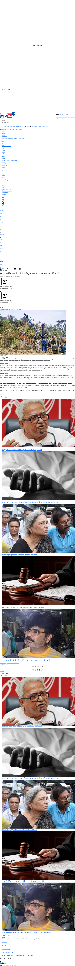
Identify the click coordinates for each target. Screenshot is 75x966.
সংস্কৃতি (11, 160)
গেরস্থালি (23, 138)
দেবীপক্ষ (3, 187)
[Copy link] (2, 291)
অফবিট (3, 150)
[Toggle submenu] (0, 232)
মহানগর (5, 126)
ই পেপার (3, 170)
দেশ (11, 126)
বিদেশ (14, 126)
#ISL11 (4, 133)
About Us (4, 942)
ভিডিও (3, 177)
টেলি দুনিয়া (15, 160)
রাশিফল (43, 126)
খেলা (24, 126)
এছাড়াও (1, 264)
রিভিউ (8, 160)
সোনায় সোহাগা (5, 192)
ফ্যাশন (12, 138)
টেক (18, 138)
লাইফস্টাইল (34, 126)
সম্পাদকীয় (4, 179)
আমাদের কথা (4, 181)
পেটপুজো (15, 138)
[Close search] (56, 116)
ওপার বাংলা (4, 154)
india (3, 937)
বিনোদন (28, 126)
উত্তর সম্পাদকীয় (10, 181)
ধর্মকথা (3, 152)
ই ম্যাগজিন (4, 172)
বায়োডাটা (4, 164)
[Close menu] (0, 208)
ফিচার (3, 185)
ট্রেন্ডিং (3, 174)
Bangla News (7, 663)
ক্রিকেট (3, 146)
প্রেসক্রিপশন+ (19, 126)
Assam (2, 663)
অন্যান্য (9, 146)
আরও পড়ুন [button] (2, 671)
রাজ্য (8, 126)
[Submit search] (65, 121)
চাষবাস (3, 167)
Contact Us (5, 945)
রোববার (3, 184)
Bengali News (15, 663)
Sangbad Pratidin (7, 935)
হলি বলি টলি (4, 160)
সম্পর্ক (9, 138)
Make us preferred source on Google (10, 309)
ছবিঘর (40, 126)
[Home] (7, 114)
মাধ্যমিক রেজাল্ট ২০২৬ (6, 189)
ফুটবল (6, 146)
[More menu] (74, 126)
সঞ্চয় (47, 126)
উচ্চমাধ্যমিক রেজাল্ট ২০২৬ (7, 191)
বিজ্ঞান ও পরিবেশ (5, 165)
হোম (3, 131)
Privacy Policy (6, 949)
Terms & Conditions (7, 952)
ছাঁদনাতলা (4, 194)
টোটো (20, 138)
